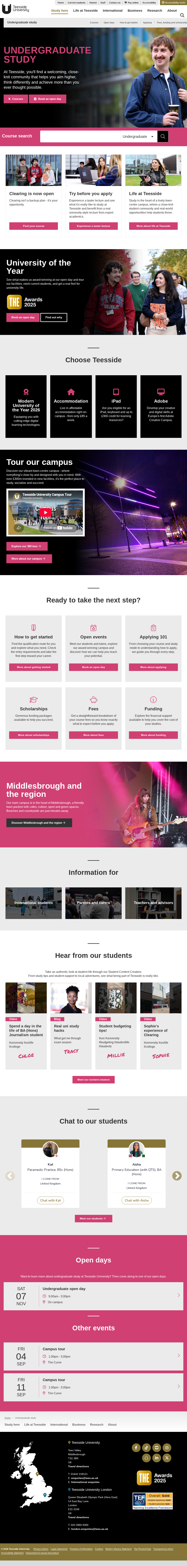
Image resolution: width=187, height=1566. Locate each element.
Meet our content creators (93, 1079)
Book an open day (49, 98)
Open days (109, 22)
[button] (173, 2)
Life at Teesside (35, 1424)
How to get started (129, 22)
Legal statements (59, 1549)
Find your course (33, 225)
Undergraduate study (22, 22)
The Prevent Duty (142, 1549)
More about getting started (33, 667)
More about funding (153, 735)
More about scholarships (33, 735)
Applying (147, 22)
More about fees (93, 735)
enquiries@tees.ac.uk (84, 1478)
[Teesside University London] (45, 1495)
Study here (12, 1424)
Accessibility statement (12, 1553)
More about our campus (27, 558)
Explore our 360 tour (25, 546)
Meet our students (91, 1218)
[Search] (182, 16)
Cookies (99, 1549)
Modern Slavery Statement (118, 1549)
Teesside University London (91, 1490)
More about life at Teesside (153, 225)
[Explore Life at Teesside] (153, 172)
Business (78, 1424)
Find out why (53, 317)
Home (61, 2)
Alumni (93, 2)
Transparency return (163, 1549)
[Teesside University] (37, 1474)
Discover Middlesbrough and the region (37, 822)
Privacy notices (40, 1549)
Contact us (115, 2)
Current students (76, 2)
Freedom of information (81, 1549)
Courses (94, 22)
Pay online (133, 2)
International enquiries (85, 1482)
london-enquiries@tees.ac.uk (89, 1528)
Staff (102, 2)
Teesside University (15, 9)
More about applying (153, 667)
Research (96, 1424)
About (112, 1424)
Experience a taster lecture (93, 225)
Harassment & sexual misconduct (42, 1553)
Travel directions (78, 1466)
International (59, 1424)
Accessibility (149, 2)
